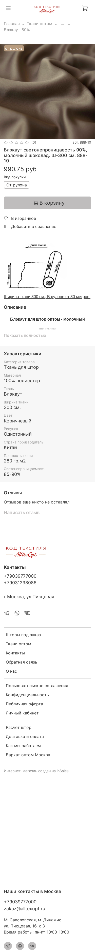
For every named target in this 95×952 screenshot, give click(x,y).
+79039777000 (20, 576)
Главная (12, 23)
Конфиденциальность (27, 694)
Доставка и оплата (25, 736)
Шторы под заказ (23, 634)
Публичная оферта (24, 703)
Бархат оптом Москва (28, 754)
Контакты (15, 652)
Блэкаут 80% (17, 29)
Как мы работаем (23, 745)
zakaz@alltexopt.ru (24, 908)
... (62, 23)
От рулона (16, 184)
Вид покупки (15, 177)
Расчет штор (18, 727)
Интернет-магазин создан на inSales (36, 771)
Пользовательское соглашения (37, 685)
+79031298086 (20, 582)
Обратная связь (21, 662)
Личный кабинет (22, 712)
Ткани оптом (39, 23)
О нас (11, 671)
